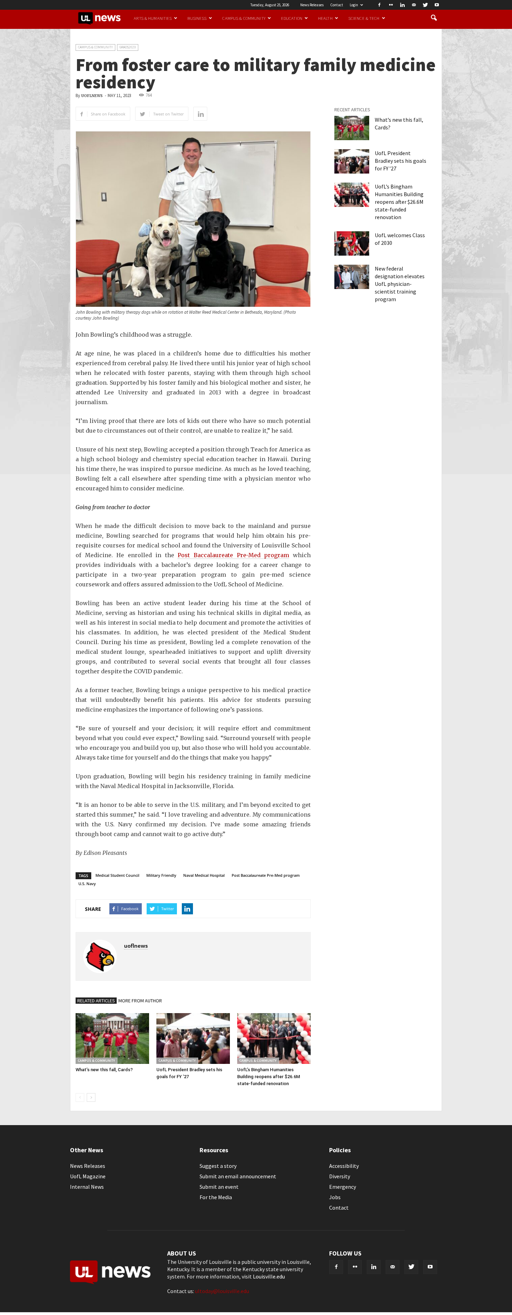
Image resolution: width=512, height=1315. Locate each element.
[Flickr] (391, 5)
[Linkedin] (402, 5)
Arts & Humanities (153, 18)
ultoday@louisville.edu (222, 1291)
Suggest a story (218, 1165)
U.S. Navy (87, 883)
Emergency (342, 1186)
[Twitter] (425, 5)
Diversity (339, 1176)
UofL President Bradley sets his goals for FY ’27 (400, 161)
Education (291, 18)
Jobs (335, 1197)
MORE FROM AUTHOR (140, 1000)
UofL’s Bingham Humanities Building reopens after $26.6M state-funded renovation (268, 1076)
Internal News (87, 1186)
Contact (336, 4)
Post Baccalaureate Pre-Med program (233, 555)
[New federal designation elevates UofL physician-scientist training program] (351, 277)
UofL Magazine (88, 1176)
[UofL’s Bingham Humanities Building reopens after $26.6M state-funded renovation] (274, 1038)
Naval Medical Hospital (204, 875)
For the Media (216, 1197)
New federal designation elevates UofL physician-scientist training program (400, 284)
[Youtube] (437, 5)
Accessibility (344, 1165)
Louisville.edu (269, 1276)
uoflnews (92, 96)
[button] (433, 18)
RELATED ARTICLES (96, 1000)
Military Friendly (161, 875)
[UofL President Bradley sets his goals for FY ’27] (193, 1038)
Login (354, 4)
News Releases (312, 4)
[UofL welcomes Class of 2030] (351, 243)
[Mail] (414, 5)
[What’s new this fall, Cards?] (112, 1038)
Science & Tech (364, 18)
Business (197, 18)
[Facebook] (379, 5)
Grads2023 (127, 47)
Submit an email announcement (238, 1176)
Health (325, 18)
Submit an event (219, 1186)
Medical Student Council (117, 875)
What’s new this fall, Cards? (104, 1069)
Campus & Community (243, 18)
